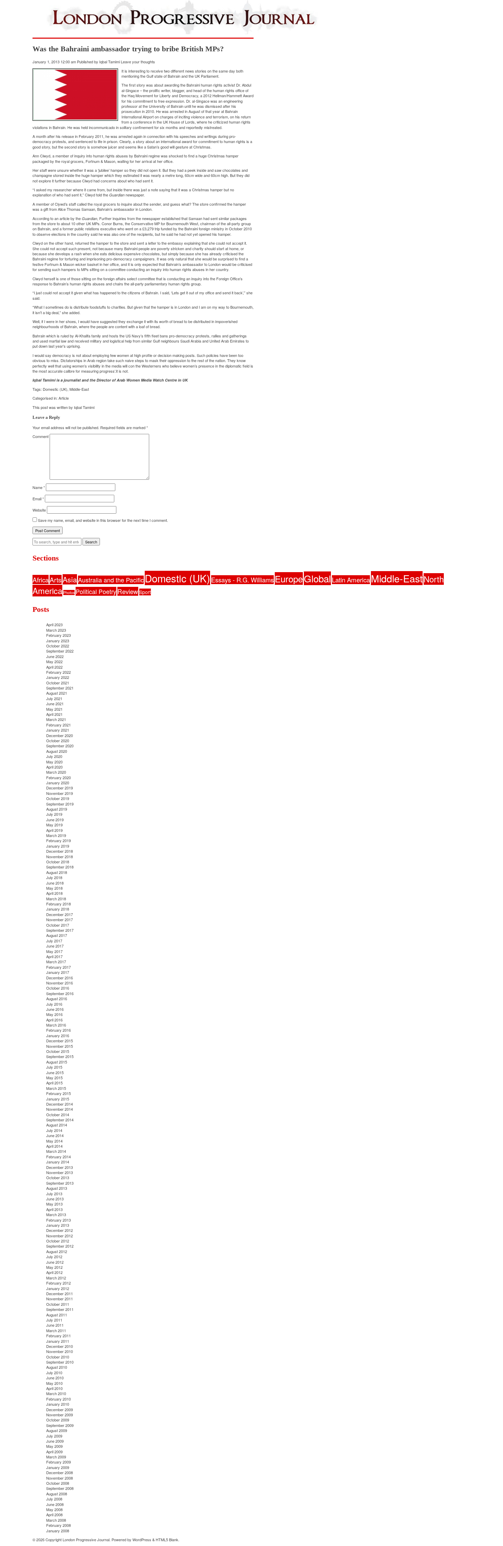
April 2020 (54, 767)
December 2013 (59, 1167)
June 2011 (55, 1325)
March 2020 (56, 772)
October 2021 (57, 682)
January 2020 (57, 782)
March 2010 (56, 1393)
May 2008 (54, 1509)
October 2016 (57, 988)
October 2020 (57, 740)
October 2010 (57, 1357)
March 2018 (56, 898)
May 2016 (54, 1014)
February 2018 (58, 903)
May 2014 (54, 1141)
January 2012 (57, 1288)
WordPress (141, 1539)
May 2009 (54, 1446)
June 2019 (55, 819)
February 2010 (58, 1399)
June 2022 (55, 656)
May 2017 (54, 951)
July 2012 (54, 1256)
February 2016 (58, 1030)
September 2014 (60, 1119)
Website (39, 510)
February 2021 (58, 724)
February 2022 (58, 672)
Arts (56, 579)
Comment (41, 436)
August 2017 (56, 935)
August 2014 (56, 1125)
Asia (70, 579)
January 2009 (57, 1467)
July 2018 (54, 877)
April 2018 (54, 893)
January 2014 (57, 1161)
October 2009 (57, 1419)
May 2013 (54, 1204)
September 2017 (60, 930)
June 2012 (55, 1262)
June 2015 (55, 1072)
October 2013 (57, 1177)
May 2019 (54, 824)
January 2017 (57, 972)
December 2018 (59, 851)
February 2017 (58, 967)
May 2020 (54, 761)
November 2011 (59, 1298)
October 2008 (57, 1483)
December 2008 (59, 1472)
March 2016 (56, 1025)
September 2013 (60, 1183)
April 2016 (54, 1019)
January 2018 (57, 909)
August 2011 (56, 1314)
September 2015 (60, 1056)
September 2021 (60, 688)
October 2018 (57, 861)
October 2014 (57, 1114)
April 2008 (54, 1514)
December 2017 (59, 914)
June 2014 (55, 1135)
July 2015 (54, 1067)
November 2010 (59, 1351)
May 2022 (54, 661)
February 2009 (58, 1462)
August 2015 (56, 1062)
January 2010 (57, 1404)
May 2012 (54, 1267)
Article (64, 398)
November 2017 (59, 919)
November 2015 (59, 1046)
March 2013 (56, 1214)
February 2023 (58, 635)
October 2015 (57, 1051)
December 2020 (59, 735)
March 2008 (56, 1520)
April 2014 (54, 1146)
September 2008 (60, 1488)
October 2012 (57, 1241)
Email (38, 498)
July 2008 (54, 1499)
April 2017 (54, 956)
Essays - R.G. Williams (242, 579)
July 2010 (54, 1372)
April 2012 (54, 1272)
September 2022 (60, 651)
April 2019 (54, 830)
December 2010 (59, 1346)
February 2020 (58, 777)
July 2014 (54, 1130)
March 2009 (56, 1456)
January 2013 (57, 1225)
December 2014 (59, 1104)
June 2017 (55, 946)
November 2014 (59, 1109)
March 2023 (56, 630)
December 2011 (59, 1293)
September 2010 (60, 1362)
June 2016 (55, 1009)
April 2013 (54, 1209)
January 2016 (57, 1035)
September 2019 (60, 804)
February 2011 (58, 1335)
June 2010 (55, 1377)
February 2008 (58, 1525)
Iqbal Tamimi (109, 61)
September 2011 (60, 1309)
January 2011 (57, 1341)
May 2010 (54, 1383)
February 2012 (58, 1283)
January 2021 (57, 730)
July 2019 (54, 814)
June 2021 (55, 703)
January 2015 (57, 1098)
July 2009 (54, 1436)
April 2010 (54, 1388)
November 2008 (59, 1478)
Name (39, 487)
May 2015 (54, 1077)
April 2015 (54, 1082)
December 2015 (59, 1040)
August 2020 (56, 751)
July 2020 (54, 756)
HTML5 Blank (167, 1539)
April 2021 (54, 714)
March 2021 (56, 719)
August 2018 (56, 872)
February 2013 (58, 1220)
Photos (69, 592)
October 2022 (57, 645)
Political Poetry (96, 591)
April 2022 (54, 667)
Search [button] (91, 541)
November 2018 (59, 856)
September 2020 (60, 745)
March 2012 (56, 1277)
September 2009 (60, 1425)
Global (317, 578)
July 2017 (54, 940)
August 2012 (56, 1251)
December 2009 (59, 1409)
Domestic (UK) (55, 389)
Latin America (351, 579)
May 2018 (54, 888)
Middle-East (79, 389)
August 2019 (56, 809)
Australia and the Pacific (111, 580)
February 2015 (58, 1093)
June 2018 (55, 883)
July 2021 (54, 698)
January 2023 (57, 640)
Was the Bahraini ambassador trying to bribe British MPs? (128, 48)
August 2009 (56, 1430)
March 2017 (56, 961)
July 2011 (54, 1320)
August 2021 (56, 693)
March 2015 (56, 1088)
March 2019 (56, 835)
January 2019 (57, 846)
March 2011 (56, 1330)
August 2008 (56, 1493)
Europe (289, 578)
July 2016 (54, 1004)
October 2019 (57, 798)
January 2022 (57, 677)
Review (127, 591)
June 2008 (55, 1504)
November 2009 (59, 1414)
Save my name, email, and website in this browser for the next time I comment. (103, 520)
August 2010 (56, 1367)
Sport (145, 592)
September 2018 (60, 866)
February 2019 (58, 840)
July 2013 (54, 1193)
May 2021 (54, 709)
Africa (41, 579)
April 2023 (54, 624)
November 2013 (59, 1172)
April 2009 (54, 1451)
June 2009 (55, 1441)
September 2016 (60, 993)
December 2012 (59, 1230)
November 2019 (59, 793)
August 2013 (56, 1188)
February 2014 (58, 1156)
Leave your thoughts (138, 61)
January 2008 (57, 1530)
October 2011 (57, 1304)
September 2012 (60, 1246)
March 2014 (56, 1151)
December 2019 (59, 787)
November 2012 (59, 1235)
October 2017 (57, 925)
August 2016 (56, 998)
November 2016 (59, 982)
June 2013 (55, 1198)
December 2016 (59, 977)
